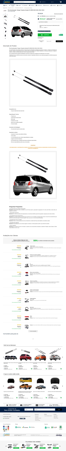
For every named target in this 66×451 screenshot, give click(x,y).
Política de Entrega (37, 420)
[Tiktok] (24, 418)
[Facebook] (20, 418)
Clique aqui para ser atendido (31, 217)
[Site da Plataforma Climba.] (59, 434)
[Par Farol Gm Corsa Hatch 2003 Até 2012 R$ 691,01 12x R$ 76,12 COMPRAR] (36, 448)
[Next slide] (5, 38)
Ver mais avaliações (33, 331)
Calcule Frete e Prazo (41, 41)
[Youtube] (23, 418)
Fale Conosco (37, 419)
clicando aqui (16, 227)
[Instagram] (21, 418)
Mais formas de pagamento (58, 13)
